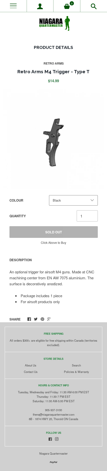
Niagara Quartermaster (53, 453)
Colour (16, 200)
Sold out (53, 232)
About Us (30, 365)
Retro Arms (54, 63)
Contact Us (31, 372)
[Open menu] (13, 6)
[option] (53, 139)
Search (76, 365)
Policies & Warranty (76, 372)
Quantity (17, 216)
